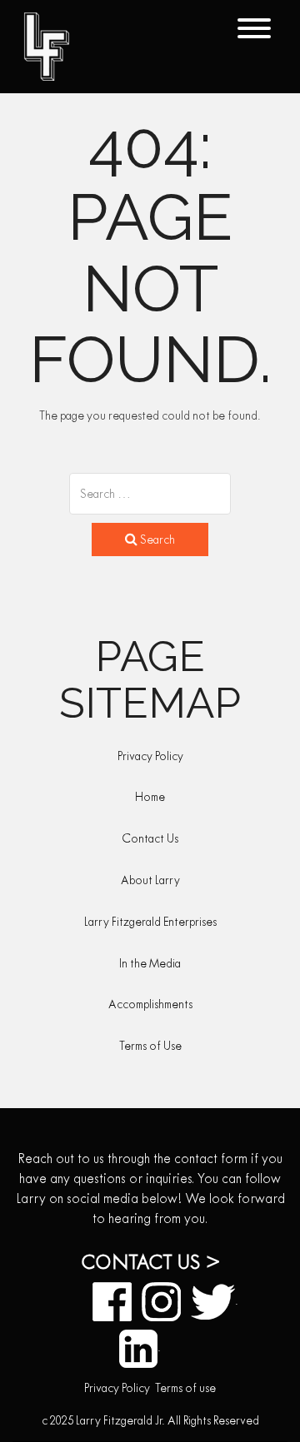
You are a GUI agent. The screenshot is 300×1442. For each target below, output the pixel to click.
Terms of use (185, 1387)
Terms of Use (150, 1045)
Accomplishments (150, 1004)
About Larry (150, 880)
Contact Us (150, 838)
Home (150, 796)
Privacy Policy (150, 755)
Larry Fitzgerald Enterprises (150, 921)
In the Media (150, 963)
